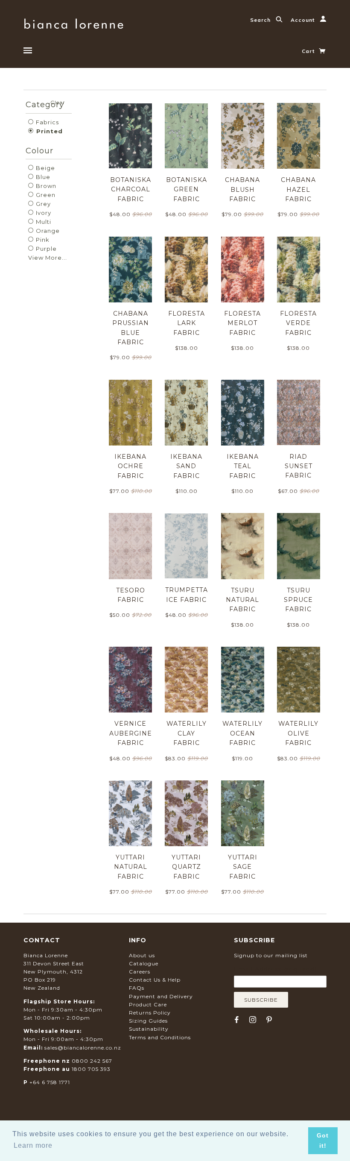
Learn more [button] (33, 1145)
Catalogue (143, 963)
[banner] (73, 22)
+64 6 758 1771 (49, 1082)
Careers (139, 971)
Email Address (275, 969)
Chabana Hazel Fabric (298, 189)
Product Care (148, 1004)
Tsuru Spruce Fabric (298, 599)
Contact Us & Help (155, 979)
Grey (42, 203)
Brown (45, 185)
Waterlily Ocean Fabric (242, 733)
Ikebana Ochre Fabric (130, 466)
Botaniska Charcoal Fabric (130, 189)
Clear (57, 102)
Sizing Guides (148, 1020)
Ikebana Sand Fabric (186, 466)
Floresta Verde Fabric (298, 323)
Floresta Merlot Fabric (242, 323)
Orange (47, 230)
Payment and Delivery (161, 996)
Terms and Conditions (160, 1037)
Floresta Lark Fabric (186, 323)
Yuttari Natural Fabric (130, 866)
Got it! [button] (323, 1140)
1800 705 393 (91, 1069)
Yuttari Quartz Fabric (186, 866)
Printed (48, 131)
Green (44, 194)
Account (303, 20)
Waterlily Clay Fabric (186, 733)
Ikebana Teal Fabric (243, 466)
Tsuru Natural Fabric (242, 599)
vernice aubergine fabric (130, 733)
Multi (42, 221)
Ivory (42, 212)
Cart (309, 51)
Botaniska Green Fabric (186, 189)
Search (261, 20)
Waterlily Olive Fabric (298, 733)
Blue (42, 176)
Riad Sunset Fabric (298, 466)
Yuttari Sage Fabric (242, 866)
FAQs (136, 988)
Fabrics (46, 122)
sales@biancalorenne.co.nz (82, 1047)
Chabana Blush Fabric (242, 189)
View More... (47, 257)
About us (142, 955)
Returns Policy (150, 1012)
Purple (45, 248)
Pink (42, 239)
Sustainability (149, 1029)
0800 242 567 (92, 1061)
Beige (44, 167)
